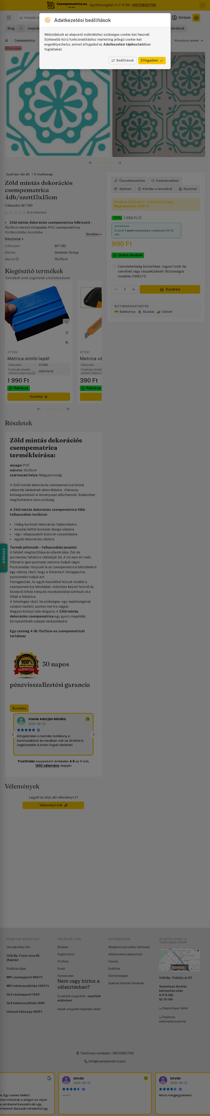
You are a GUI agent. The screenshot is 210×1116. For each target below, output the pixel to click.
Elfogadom (149, 60)
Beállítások (125, 60)
